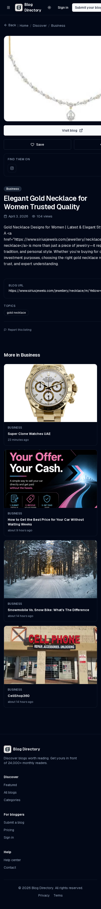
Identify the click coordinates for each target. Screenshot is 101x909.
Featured (10, 785)
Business (58, 25)
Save (40, 144)
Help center (12, 860)
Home (24, 25)
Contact (10, 867)
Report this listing (19, 330)
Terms (58, 895)
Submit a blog (14, 822)
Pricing (9, 830)
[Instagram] (12, 168)
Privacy (44, 895)
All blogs (10, 792)
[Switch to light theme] (49, 7)
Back (12, 25)
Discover (40, 25)
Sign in (63, 7)
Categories (12, 800)
